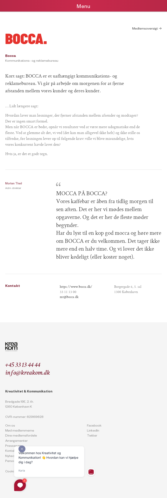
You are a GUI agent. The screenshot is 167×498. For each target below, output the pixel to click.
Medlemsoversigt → (147, 29)
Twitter (92, 436)
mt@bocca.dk (69, 297)
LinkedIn (93, 431)
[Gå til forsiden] (11, 346)
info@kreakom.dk (27, 373)
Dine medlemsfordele (21, 436)
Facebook (94, 426)
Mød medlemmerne (19, 431)
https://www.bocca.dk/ (76, 287)
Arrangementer (16, 441)
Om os (10, 426)
